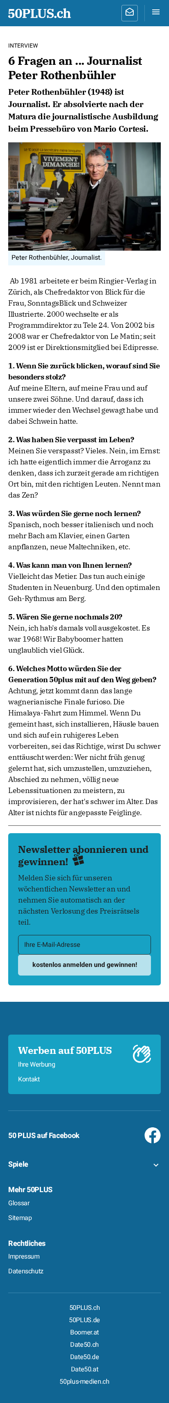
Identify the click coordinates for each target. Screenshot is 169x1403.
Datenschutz (25, 1271)
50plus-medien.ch (84, 1382)
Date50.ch (84, 1345)
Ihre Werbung (36, 1064)
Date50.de (84, 1357)
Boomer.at (84, 1332)
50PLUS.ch (84, 1308)
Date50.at (84, 1369)
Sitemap (20, 1218)
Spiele (18, 1164)
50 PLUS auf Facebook (44, 1135)
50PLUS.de (84, 1320)
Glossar (18, 1203)
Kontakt (28, 1079)
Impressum (24, 1256)
